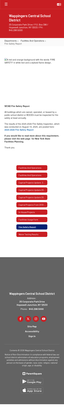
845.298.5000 (36, 308)
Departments (10, 40)
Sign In (32, 336)
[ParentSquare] (32, 373)
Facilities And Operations (32, 40)
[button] (59, 4)
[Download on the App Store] (32, 390)
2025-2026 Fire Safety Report (19, 129)
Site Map (32, 326)
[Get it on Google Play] (32, 381)
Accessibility (32, 331)
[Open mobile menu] (6, 4)
